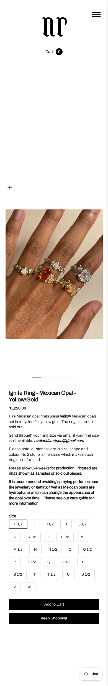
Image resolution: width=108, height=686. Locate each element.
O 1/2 (87, 549)
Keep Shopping (54, 618)
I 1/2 (50, 524)
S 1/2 (18, 574)
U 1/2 (85, 574)
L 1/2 (65, 537)
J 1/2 (82, 524)
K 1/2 (32, 537)
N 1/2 (52, 549)
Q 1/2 (66, 562)
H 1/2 (18, 524)
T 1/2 (51, 574)
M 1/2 (18, 549)
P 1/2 (32, 562)
